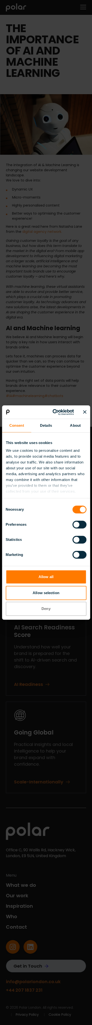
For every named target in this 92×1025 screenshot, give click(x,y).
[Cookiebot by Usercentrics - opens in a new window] (55, 412)
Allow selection (46, 593)
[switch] (79, 524)
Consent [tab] (16, 425)
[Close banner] (84, 412)
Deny (45, 609)
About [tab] (75, 425)
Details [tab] (46, 425)
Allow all (46, 577)
